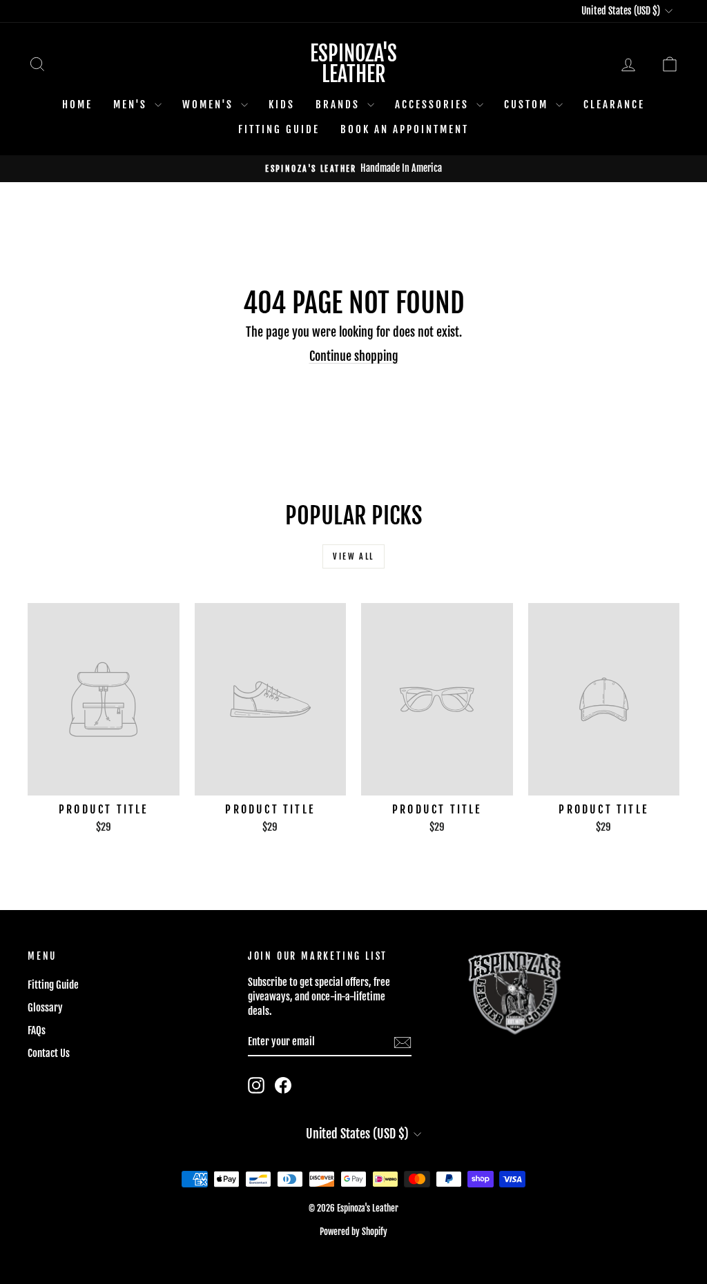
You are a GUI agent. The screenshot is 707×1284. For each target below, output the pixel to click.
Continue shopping (353, 356)
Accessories (434, 104)
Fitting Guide (279, 129)
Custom (528, 104)
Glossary (45, 1007)
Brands (340, 104)
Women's (210, 104)
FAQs (37, 1030)
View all (353, 556)
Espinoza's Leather (353, 64)
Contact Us (49, 1053)
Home (77, 104)
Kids (282, 104)
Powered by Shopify (353, 1231)
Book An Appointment (404, 129)
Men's (132, 104)
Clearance (614, 104)
